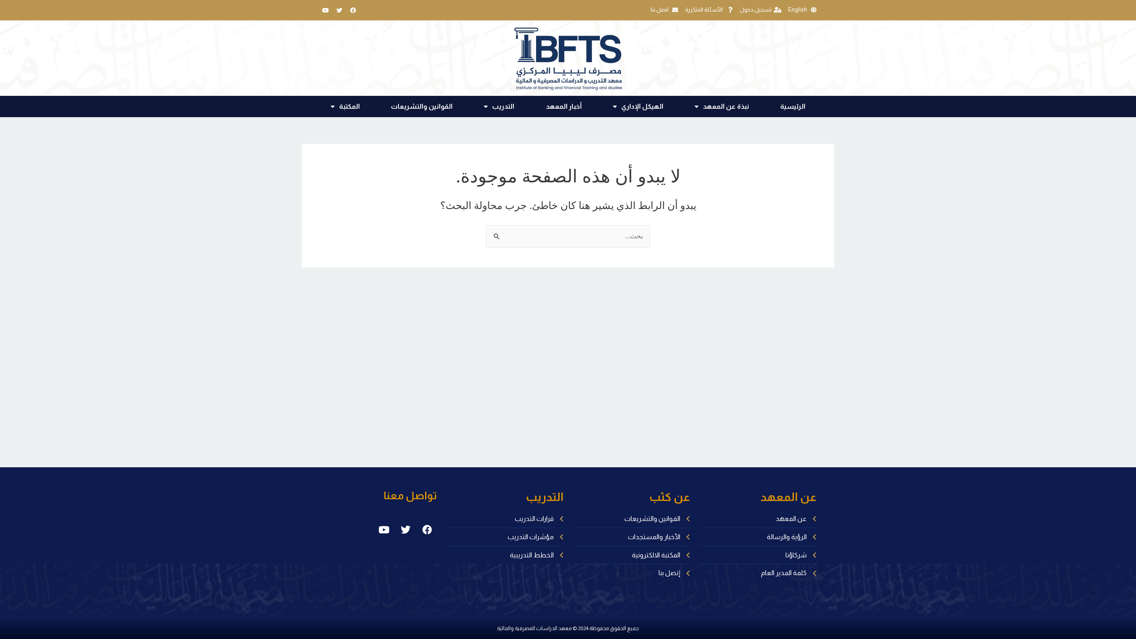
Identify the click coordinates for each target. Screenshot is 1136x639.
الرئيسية (792, 106)
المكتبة (349, 106)
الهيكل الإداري (642, 106)
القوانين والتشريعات (422, 106)
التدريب (503, 106)
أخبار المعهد (564, 106)
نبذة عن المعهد (726, 106)
